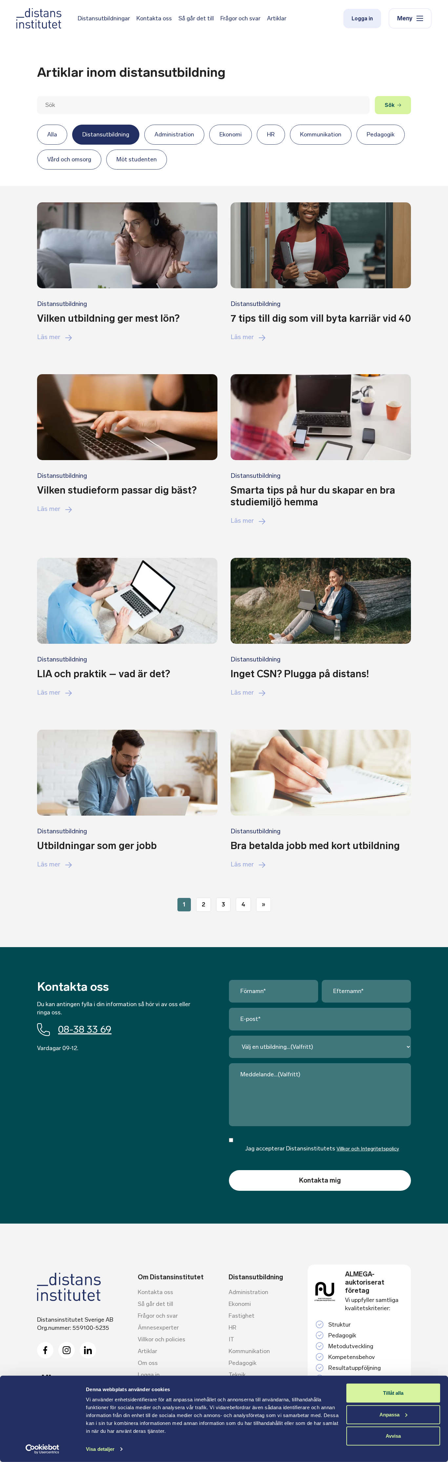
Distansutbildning (105, 134)
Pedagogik (381, 134)
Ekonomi (230, 134)
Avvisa (393, 1436)
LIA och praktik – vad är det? (103, 674)
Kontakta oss (154, 18)
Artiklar (276, 18)
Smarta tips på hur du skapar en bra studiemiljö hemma (313, 496)
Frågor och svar (240, 18)
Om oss (148, 1363)
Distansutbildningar (104, 18)
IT (231, 1339)
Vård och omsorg (69, 159)
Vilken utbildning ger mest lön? (108, 318)
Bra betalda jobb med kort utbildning (315, 846)
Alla (52, 134)
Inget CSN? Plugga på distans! (300, 674)
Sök (390, 105)
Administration (174, 134)
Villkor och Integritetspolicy (367, 1149)
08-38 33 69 (85, 1029)
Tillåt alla (393, 1393)
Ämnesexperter (158, 1327)
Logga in (362, 18)
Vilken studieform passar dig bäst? (116, 490)
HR (271, 134)
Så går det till (196, 18)
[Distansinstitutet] (38, 18)
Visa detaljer (100, 1449)
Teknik (237, 1374)
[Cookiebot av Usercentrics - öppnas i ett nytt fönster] (42, 1449)
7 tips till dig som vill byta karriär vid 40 (321, 318)
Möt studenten (136, 159)
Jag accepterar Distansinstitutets (322, 1148)
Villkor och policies (161, 1339)
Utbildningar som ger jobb (97, 846)
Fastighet (242, 1315)
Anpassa (389, 1414)
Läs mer (48, 337)
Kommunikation (320, 134)
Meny (404, 18)
